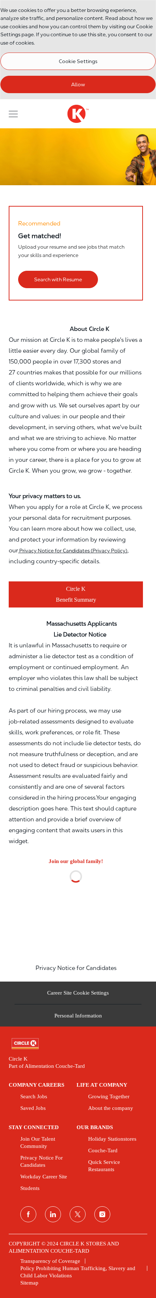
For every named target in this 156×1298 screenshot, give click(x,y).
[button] (13, 114)
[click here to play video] (76, 903)
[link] (78, 1043)
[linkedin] (53, 1214)
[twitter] (78, 1214)
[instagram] (102, 1214)
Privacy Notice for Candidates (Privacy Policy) (72, 550)
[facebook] (28, 1214)
